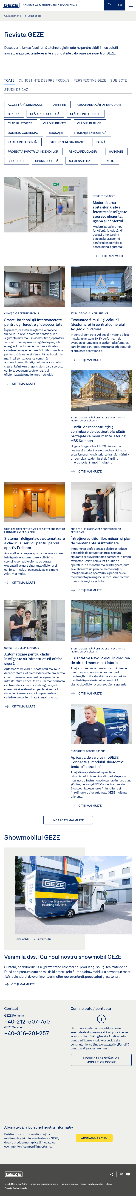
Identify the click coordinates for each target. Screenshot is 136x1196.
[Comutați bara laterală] (120, 5)
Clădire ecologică (44, 114)
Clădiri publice (89, 123)
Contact (11, 1008)
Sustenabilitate (81, 161)
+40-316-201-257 (26, 1033)
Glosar (109, 1184)
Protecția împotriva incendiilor (33, 151)
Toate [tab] (9, 80)
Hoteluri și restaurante (66, 142)
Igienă (100, 142)
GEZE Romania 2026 (16, 1184)
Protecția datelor (69, 1184)
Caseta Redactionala (16, 1188)
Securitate (16, 161)
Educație (56, 132)
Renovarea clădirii (83, 151)
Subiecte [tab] (118, 80)
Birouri (13, 114)
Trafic (109, 161)
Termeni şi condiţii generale (43, 1184)
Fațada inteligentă (22, 142)
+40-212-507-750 (27, 1021)
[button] (111, 1175)
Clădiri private (54, 123)
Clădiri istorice (20, 123)
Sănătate (116, 151)
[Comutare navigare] (130, 5)
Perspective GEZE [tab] (89, 80)
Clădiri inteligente (85, 114)
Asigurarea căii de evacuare (99, 104)
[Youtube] (128, 1174)
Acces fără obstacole (25, 104)
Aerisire (59, 104)
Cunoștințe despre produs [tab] (44, 80)
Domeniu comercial (23, 132)
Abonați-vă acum (94, 1138)
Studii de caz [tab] (16, 90)
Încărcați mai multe (68, 820)
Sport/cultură (46, 161)
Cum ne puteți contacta (91, 1008)
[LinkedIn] (121, 1174)
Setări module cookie (92, 1184)
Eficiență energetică (90, 132)
